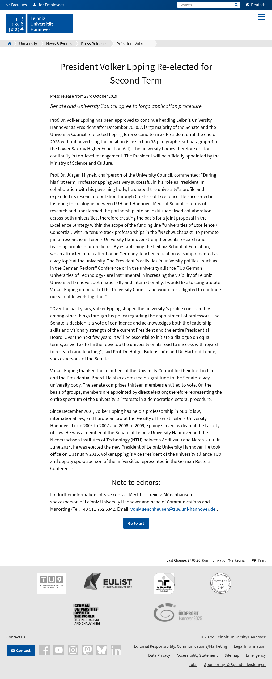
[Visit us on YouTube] (58, 649)
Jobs (193, 664)
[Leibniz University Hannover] (8, 43)
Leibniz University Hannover (241, 636)
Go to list (136, 523)
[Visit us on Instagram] (73, 649)
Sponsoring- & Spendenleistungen (235, 664)
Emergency (256, 655)
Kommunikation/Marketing (223, 560)
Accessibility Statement (197, 655)
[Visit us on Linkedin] (116, 649)
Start (236, 5)
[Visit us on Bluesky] (101, 649)
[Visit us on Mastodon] (87, 649)
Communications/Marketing (202, 646)
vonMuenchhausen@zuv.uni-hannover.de (172, 509)
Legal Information (250, 646)
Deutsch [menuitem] (258, 4)
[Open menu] (261, 23)
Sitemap (231, 655)
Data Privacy (159, 655)
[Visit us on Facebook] (44, 649)
